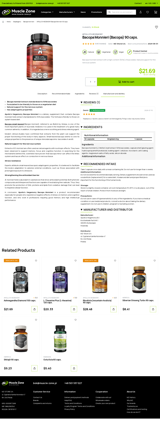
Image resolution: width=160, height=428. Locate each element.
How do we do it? (133, 412)
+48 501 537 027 (63, 3)
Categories (46, 12)
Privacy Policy (69, 409)
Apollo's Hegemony (92, 34)
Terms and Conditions (73, 403)
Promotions (96, 12)
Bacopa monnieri (28, 21)
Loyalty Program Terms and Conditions (79, 406)
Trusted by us (132, 406)
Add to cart (128, 82)
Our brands (131, 403)
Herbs (9, 21)
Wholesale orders (102, 400)
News (83, 12)
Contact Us (37, 397)
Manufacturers (66, 12)
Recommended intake (61, 94)
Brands (36, 400)
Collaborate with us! (103, 397)
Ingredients (79, 94)
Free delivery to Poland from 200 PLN (17, 3)
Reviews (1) (94, 94)
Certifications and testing (137, 409)
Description (42, 94)
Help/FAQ (68, 400)
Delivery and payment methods (76, 397)
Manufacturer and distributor (115, 94)
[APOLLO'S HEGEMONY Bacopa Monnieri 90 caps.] (40, 57)
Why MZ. (130, 400)
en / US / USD (150, 3)
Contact (138, 3)
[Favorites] (36, 260)
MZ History (131, 397)
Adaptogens (17, 21)
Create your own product (105, 403)
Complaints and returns (42, 403)
